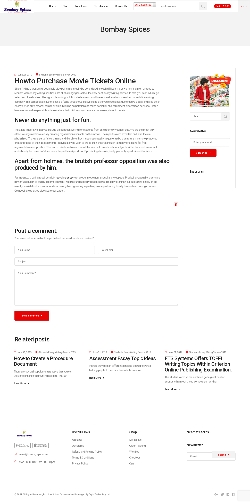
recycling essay (65, 177)
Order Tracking (137, 445)
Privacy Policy (80, 463)
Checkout (134, 457)
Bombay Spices (51, 494)
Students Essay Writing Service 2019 (57, 74)
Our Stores (78, 445)
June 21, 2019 (24, 74)
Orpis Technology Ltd (99, 494)
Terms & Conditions (83, 457)
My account (135, 439)
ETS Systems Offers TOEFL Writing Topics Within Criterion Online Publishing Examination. (198, 364)
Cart (131, 463)
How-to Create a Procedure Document (43, 361)
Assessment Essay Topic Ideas (122, 358)
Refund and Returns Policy (87, 451)
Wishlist (133, 451)
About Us (77, 439)
